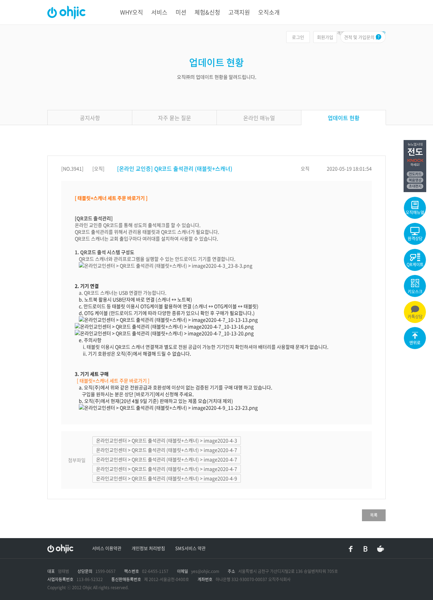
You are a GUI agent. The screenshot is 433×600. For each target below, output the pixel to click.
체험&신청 (207, 12)
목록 (374, 515)
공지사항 (90, 118)
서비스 (159, 12)
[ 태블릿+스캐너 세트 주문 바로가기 (112, 380)
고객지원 (239, 12)
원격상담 (415, 238)
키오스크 (415, 292)
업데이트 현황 (344, 118)
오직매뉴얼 (415, 212)
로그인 (298, 37)
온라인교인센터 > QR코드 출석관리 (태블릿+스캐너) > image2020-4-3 (166, 440)
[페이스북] (351, 549)
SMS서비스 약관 (190, 548)
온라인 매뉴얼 (259, 118)
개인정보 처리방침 (148, 548)
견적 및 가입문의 (359, 37)
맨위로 (414, 343)
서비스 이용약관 (106, 548)
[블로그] (366, 549)
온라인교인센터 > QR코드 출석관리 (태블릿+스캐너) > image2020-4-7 (166, 449)
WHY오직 (131, 12)
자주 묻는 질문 (174, 118)
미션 (181, 12)
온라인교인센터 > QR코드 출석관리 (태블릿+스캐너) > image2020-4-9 (166, 478)
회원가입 (325, 37)
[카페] (380, 549)
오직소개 (269, 12)
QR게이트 (415, 264)
